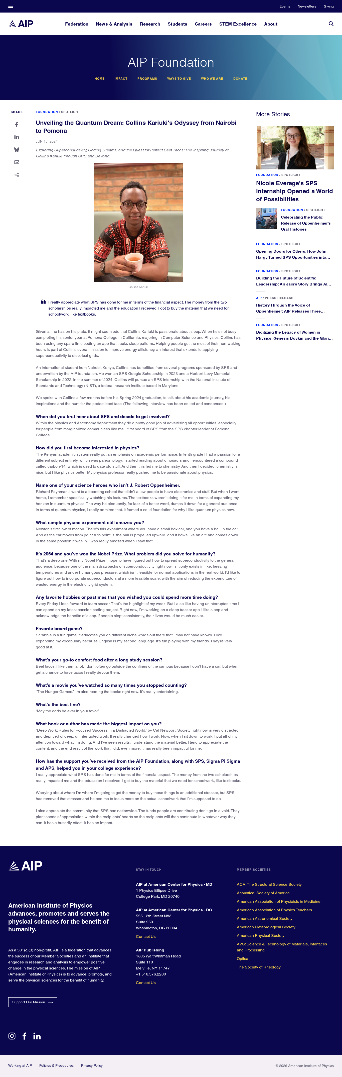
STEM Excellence (238, 24)
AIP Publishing (150, 950)
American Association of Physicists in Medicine (278, 901)
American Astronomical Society (264, 918)
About (270, 24)
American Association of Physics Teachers (274, 910)
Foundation (47, 112)
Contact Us (146, 936)
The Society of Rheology (259, 967)
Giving (329, 6)
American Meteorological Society (266, 927)
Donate (240, 78)
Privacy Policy (92, 1065)
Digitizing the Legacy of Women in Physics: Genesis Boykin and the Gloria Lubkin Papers (293, 338)
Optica (242, 958)
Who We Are (212, 78)
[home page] (20, 23)
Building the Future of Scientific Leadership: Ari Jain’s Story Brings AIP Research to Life (293, 284)
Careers (203, 24)
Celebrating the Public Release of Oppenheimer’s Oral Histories (306, 223)
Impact (121, 78)
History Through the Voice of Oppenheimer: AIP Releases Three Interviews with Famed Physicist (288, 311)
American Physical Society (260, 935)
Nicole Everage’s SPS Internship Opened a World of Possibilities (294, 191)
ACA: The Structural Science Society (269, 884)
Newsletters (307, 6)
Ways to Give (179, 78)
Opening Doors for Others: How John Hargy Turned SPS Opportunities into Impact (291, 257)
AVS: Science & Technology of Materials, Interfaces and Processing (282, 947)
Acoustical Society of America (263, 893)
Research (150, 24)
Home (100, 78)
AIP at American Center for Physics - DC (174, 910)
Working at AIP (20, 1065)
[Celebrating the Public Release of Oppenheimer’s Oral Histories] (266, 218)
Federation (76, 24)
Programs (147, 78)
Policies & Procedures (56, 1065)
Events (284, 6)
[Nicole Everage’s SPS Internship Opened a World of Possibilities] (295, 147)
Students (177, 24)
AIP (259, 298)
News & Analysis (114, 24)
